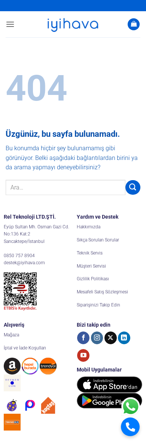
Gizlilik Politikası (93, 278)
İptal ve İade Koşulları (25, 348)
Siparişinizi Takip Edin (98, 305)
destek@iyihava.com (24, 262)
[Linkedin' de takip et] (124, 338)
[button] (10, 24)
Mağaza (11, 334)
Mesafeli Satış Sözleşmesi (102, 292)
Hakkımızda (88, 226)
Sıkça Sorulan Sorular (98, 240)
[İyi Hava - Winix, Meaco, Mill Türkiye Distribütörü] (73, 24)
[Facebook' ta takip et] (83, 338)
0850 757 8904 (19, 255)
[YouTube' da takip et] (83, 355)
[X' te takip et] (110, 338)
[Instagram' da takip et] (97, 338)
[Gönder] (132, 187)
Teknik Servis (90, 253)
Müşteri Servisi (91, 266)
